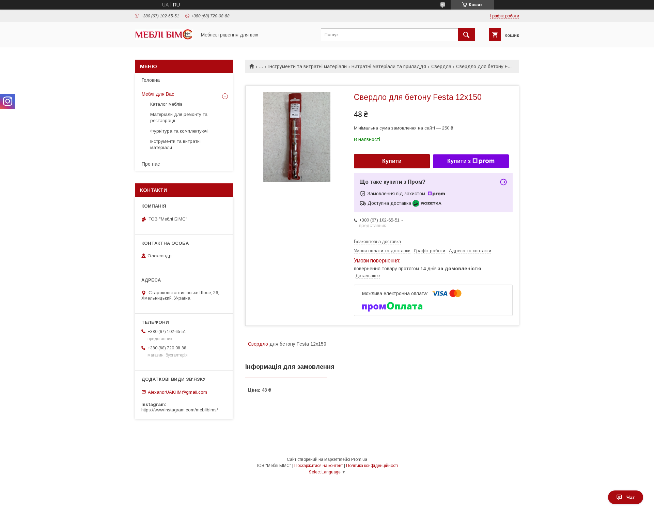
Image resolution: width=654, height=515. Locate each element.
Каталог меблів (166, 104)
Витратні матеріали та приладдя (389, 66)
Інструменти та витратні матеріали (307, 66)
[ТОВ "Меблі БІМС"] (164, 38)
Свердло (258, 344)
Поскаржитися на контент (318, 465)
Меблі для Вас (158, 94)
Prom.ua (359, 459)
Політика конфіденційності (372, 465)
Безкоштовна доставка (377, 241)
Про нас (151, 164)
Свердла (441, 66)
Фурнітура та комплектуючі (179, 131)
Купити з (459, 161)
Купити (392, 161)
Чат (630, 497)
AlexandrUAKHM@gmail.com (177, 391)
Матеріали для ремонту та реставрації (178, 117)
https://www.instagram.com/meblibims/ (179, 409)
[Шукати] (466, 34)
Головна (151, 80)
